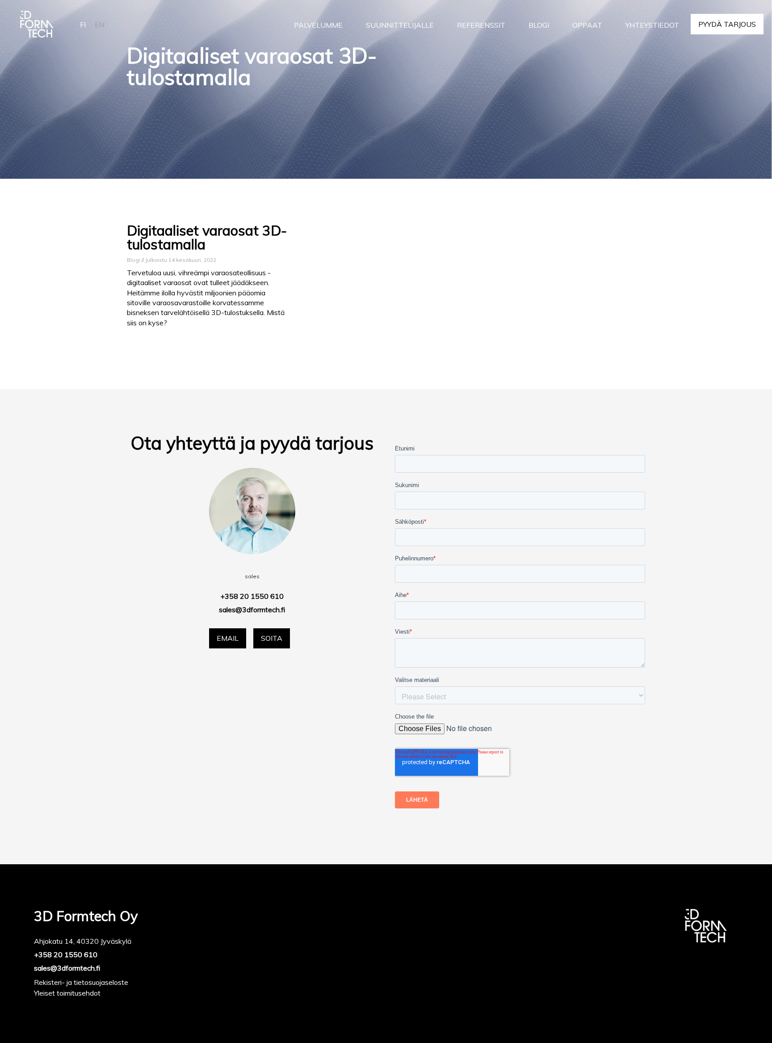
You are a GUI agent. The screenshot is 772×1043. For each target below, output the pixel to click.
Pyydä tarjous (727, 24)
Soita (271, 638)
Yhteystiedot (652, 25)
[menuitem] (318, 25)
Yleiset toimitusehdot (67, 992)
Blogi (539, 25)
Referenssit (481, 25)
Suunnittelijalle (400, 25)
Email (228, 638)
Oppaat (587, 25)
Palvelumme (318, 25)
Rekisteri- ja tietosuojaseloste (81, 982)
